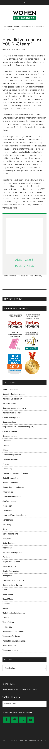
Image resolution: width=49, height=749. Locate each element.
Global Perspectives (11, 478)
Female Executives (10, 459)
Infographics (7, 492)
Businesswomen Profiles (13, 413)
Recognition (30, 276)
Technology (7, 627)
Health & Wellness (10, 483)
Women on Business (24, 14)
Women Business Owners (13, 631)
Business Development (12, 399)
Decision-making (9, 436)
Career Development (11, 417)
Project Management (11, 562)
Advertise (17, 690)
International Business (11, 496)
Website (30, 266)
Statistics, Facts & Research (14, 613)
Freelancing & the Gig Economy (15, 473)
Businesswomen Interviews (14, 408)
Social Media (7, 599)
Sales (4, 590)
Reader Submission (10, 571)
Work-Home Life (9, 645)
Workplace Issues (10, 650)
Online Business (9, 543)
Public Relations (9, 566)
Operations (7, 548)
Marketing (6, 524)
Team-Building (8, 622)
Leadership (21, 276)
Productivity (7, 557)
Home (4, 690)
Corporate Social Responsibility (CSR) (18, 427)
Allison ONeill (24, 259)
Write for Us (26, 690)
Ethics (13, 276)
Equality (5, 445)
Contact (35, 690)
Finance (5, 464)
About (10, 690)
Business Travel (9, 403)
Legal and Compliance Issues (14, 515)
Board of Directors (10, 389)
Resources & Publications (13, 580)
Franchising (7, 469)
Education (6, 441)
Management (7, 520)
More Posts (20, 266)
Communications (9, 422)
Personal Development (12, 552)
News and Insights (10, 534)
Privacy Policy (40, 740)
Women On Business (11, 636)
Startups (6, 608)
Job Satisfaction (9, 501)
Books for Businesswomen (13, 394)
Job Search (7, 506)
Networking (7, 529)
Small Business (8, 594)
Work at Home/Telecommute (14, 641)
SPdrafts (6, 604)
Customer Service (9, 431)
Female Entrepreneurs (11, 455)
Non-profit (6, 538)
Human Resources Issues (13, 487)
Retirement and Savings (12, 585)
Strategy (38, 276)
